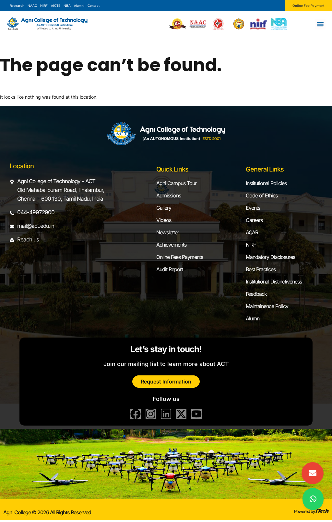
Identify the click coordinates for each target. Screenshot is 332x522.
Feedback (256, 294)
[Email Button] (313, 473)
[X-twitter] (181, 414)
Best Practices (261, 269)
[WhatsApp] (313, 499)
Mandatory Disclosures (270, 257)
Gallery (163, 208)
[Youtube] (196, 414)
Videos (163, 220)
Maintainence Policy (267, 306)
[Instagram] (151, 414)
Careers (254, 220)
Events (253, 208)
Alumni (253, 318)
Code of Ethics (262, 195)
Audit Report (169, 269)
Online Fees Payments (179, 257)
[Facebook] (135, 414)
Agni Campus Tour (176, 183)
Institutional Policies (266, 183)
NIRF (251, 244)
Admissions (168, 195)
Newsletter (167, 232)
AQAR (252, 232)
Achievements (171, 244)
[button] (320, 24)
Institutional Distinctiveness (274, 281)
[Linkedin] (166, 414)
